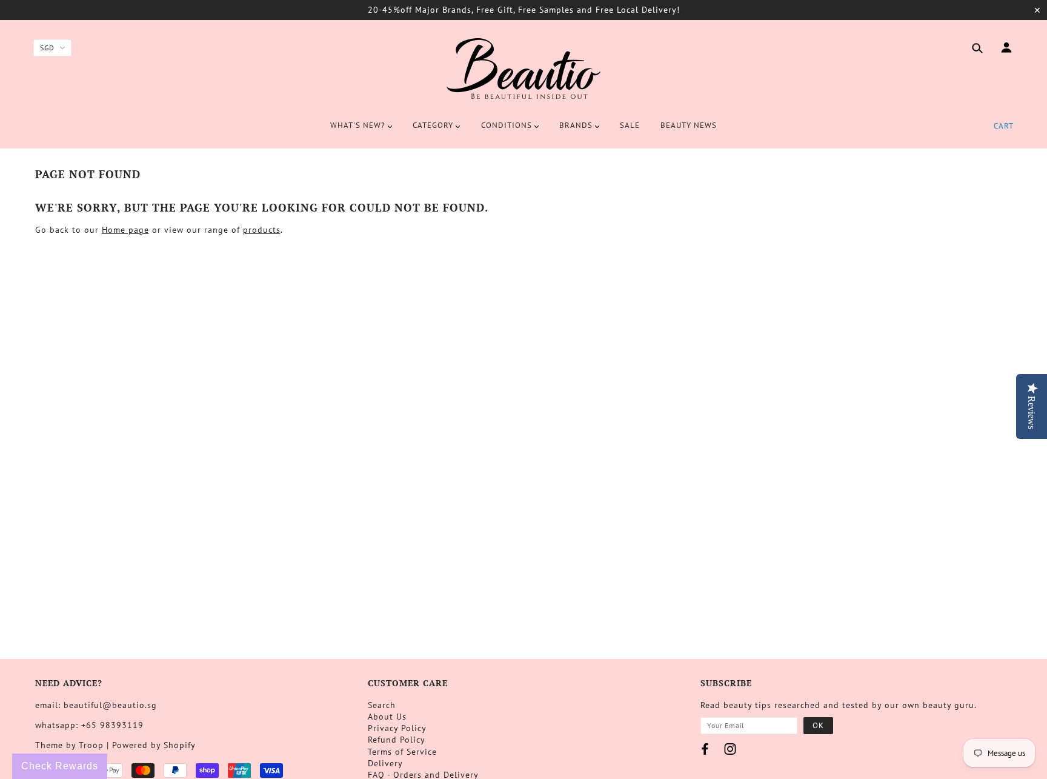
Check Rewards (59, 766)
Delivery (385, 763)
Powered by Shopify (154, 745)
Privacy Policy (397, 728)
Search (382, 705)
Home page (125, 229)
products (262, 229)
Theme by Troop (69, 745)
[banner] (523, 68)
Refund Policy (396, 739)
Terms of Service (402, 751)
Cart (1004, 126)
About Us (387, 716)
